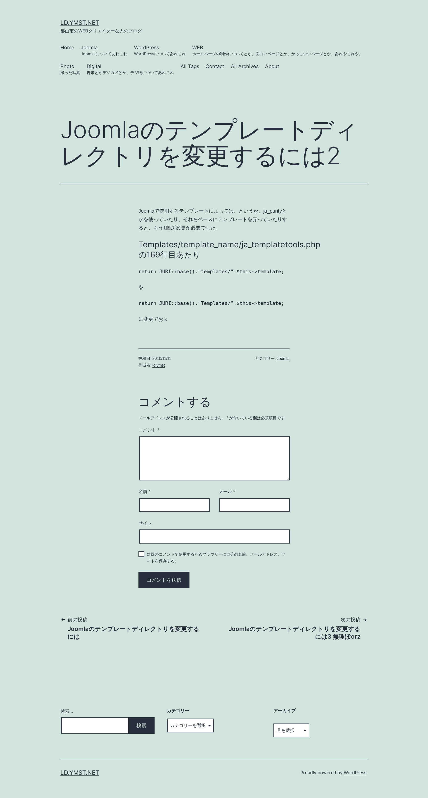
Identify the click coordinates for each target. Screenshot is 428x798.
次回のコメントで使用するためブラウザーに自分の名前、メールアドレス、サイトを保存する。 (216, 557)
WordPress (160, 50)
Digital (130, 69)
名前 (144, 491)
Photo (70, 69)
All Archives (245, 66)
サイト (145, 523)
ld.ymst (158, 365)
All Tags (190, 66)
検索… (66, 711)
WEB (277, 50)
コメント (148, 429)
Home (67, 47)
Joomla (104, 50)
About (272, 66)
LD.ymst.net (79, 22)
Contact (215, 66)
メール (227, 491)
